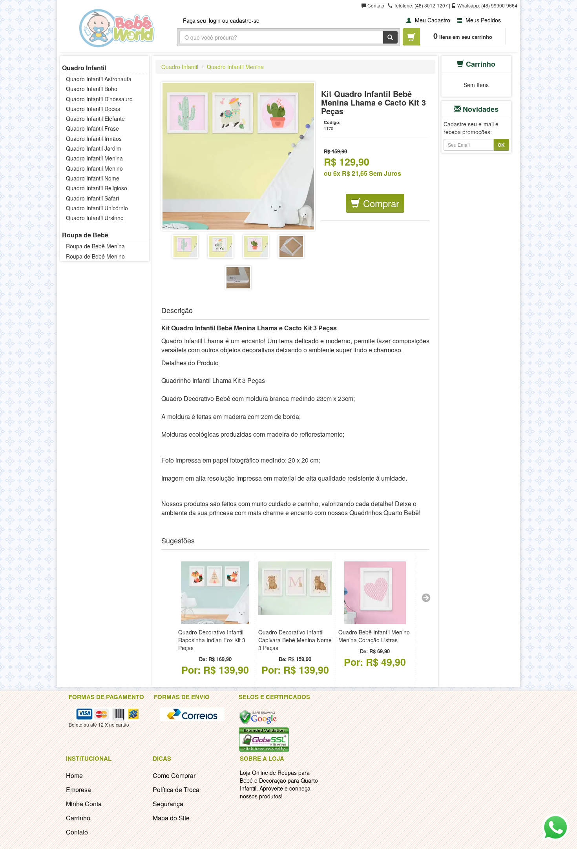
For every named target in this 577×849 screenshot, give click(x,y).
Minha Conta (84, 803)
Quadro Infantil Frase (92, 128)
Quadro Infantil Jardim (93, 148)
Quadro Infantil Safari (92, 198)
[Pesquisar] (390, 37)
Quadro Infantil (84, 67)
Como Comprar (174, 775)
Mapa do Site (171, 817)
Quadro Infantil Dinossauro (99, 99)
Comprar (379, 203)
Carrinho (78, 817)
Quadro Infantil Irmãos (94, 138)
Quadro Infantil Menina (94, 158)
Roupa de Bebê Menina (95, 246)
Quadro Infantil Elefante (95, 118)
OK (501, 144)
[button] (427, 20)
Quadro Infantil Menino (94, 168)
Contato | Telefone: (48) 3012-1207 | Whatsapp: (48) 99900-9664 (441, 5)
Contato (77, 831)
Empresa (78, 789)
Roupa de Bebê (85, 234)
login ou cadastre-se (234, 20)
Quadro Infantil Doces (93, 109)
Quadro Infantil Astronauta (98, 79)
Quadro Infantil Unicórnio (97, 208)
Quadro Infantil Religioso (96, 188)
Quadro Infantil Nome (92, 178)
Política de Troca (176, 789)
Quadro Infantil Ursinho (95, 218)
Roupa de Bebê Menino (95, 256)
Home (74, 775)
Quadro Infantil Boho (91, 89)
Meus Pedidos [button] (482, 20)
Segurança (168, 803)
